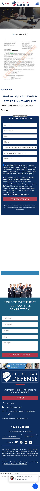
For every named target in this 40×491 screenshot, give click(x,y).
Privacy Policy (24, 194)
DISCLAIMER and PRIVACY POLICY (15, 464)
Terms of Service (9, 194)
